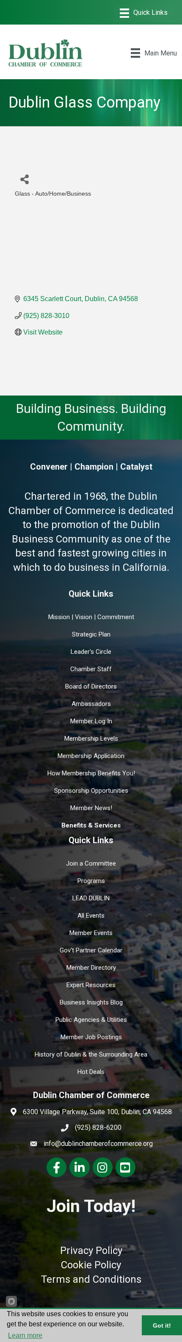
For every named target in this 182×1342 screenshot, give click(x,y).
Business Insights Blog (91, 1002)
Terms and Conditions (91, 1279)
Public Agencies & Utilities (91, 1020)
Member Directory (91, 967)
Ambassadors (91, 704)
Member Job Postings (91, 1037)
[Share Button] (24, 178)
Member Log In (91, 721)
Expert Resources (91, 985)
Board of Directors (91, 686)
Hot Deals (91, 1072)
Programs (91, 881)
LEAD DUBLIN (91, 898)
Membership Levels (91, 738)
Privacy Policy (91, 1250)
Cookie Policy (91, 1265)
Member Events (91, 933)
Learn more (25, 1335)
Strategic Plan (91, 634)
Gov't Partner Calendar (91, 950)
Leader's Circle (91, 652)
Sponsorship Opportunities (91, 790)
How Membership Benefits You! (91, 773)
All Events (91, 915)
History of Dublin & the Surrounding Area (91, 1054)
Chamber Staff (91, 669)
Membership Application (91, 756)
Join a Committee (91, 863)
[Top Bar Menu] (144, 13)
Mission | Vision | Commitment (91, 617)
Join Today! (91, 1206)
